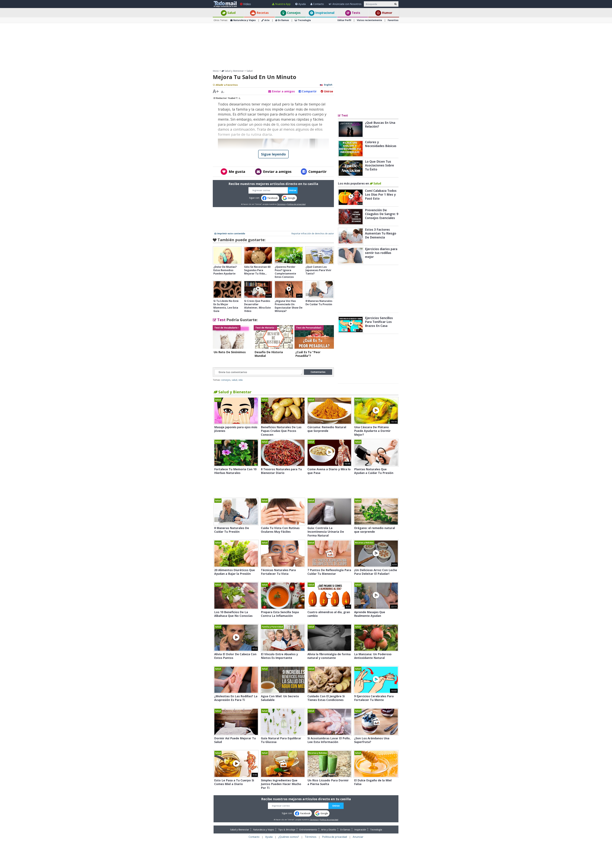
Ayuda (302, 4)
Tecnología (304, 20)
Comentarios (318, 371)
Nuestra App (283, 4)
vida (240, 379)
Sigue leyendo (273, 154)
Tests (355, 13)
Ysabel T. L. (234, 98)
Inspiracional (324, 13)
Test (221, 319)
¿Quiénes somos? (288, 837)
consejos (225, 379)
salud (234, 379)
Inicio (216, 70)
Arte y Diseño (328, 829)
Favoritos (393, 20)
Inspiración (360, 829)
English (328, 84)
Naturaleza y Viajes (244, 20)
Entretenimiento (308, 829)
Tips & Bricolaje (286, 829)
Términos (281, 204)
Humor (386, 13)
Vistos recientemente (369, 20)
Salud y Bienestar (234, 70)
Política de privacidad (296, 204)
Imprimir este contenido (231, 233)
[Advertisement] (306, 46)
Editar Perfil (344, 20)
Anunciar (358, 837)
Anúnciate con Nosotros (346, 4)
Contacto (318, 4)
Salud (231, 13)
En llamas (283, 20)
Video (247, 4)
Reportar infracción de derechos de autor (312, 233)
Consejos (293, 13)
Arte (267, 20)
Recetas (262, 13)
